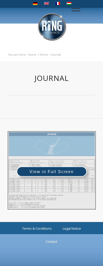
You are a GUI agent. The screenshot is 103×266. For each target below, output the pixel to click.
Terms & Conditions (37, 228)
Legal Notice (72, 228)
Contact (51, 241)
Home (32, 54)
